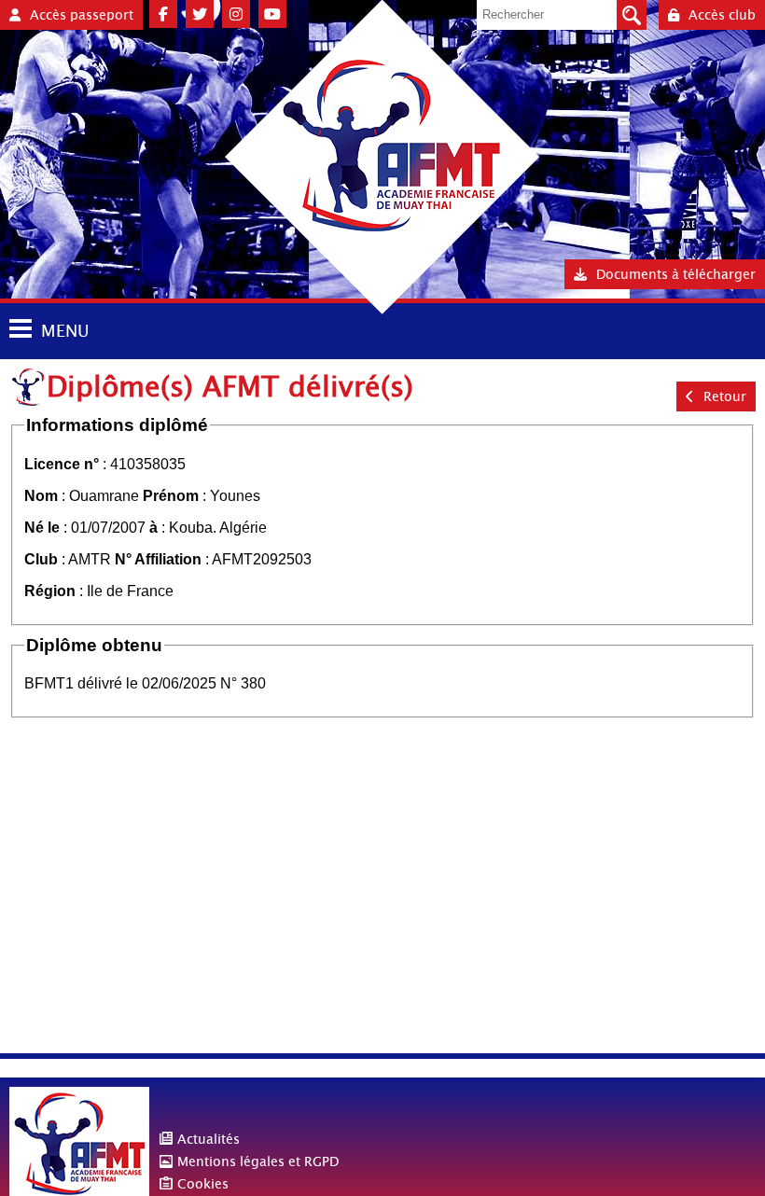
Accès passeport (81, 14)
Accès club (722, 14)
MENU (65, 331)
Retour (724, 396)
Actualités (208, 1139)
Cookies (203, 1183)
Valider (632, 15)
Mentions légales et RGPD (258, 1161)
